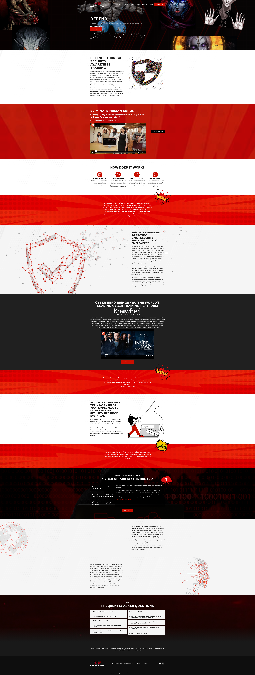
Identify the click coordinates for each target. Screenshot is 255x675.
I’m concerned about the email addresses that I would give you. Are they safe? (108, 631)
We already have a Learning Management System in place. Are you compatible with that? (146, 622)
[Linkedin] (163, 663)
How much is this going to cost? (139, 633)
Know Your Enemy (123, 4)
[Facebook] (160, 663)
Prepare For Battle (135, 4)
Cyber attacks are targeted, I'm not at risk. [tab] (102, 503)
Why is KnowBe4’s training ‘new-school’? (104, 612)
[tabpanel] (140, 493)
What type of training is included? (102, 621)
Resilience (144, 4)
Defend (151, 4)
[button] (108, 612)
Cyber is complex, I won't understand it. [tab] (100, 487)
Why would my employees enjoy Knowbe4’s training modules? (107, 625)
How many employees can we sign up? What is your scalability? (145, 628)
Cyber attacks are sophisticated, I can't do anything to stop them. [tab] (102, 495)
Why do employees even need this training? (105, 616)
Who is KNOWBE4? (136, 612)
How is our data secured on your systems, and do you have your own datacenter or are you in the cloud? (146, 616)
